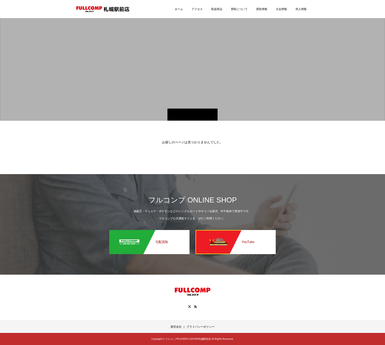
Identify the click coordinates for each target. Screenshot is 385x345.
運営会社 (176, 326)
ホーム (179, 9)
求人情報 (301, 9)
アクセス (197, 9)
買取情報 (261, 9)
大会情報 (281, 9)
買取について (239, 9)
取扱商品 (216, 9)
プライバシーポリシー (200, 326)
